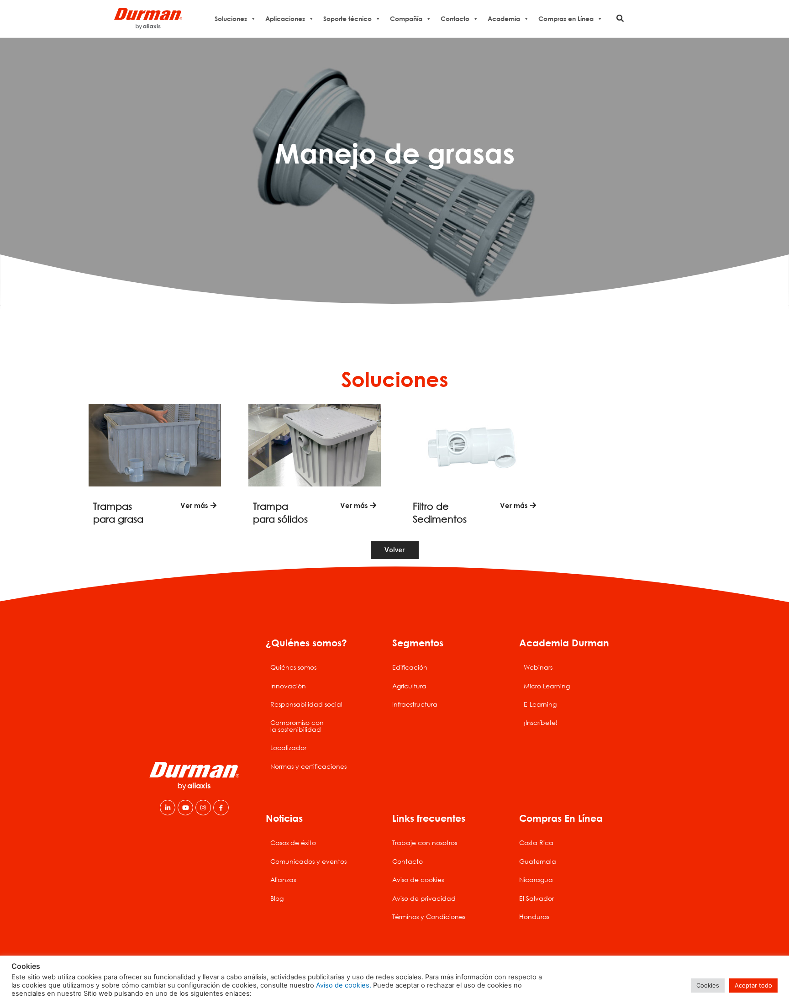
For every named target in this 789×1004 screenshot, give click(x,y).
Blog (277, 898)
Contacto (455, 18)
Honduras (534, 916)
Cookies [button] (707, 985)
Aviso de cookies (418, 879)
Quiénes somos (293, 667)
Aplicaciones (285, 18)
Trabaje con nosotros (424, 842)
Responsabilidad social (306, 704)
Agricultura (409, 686)
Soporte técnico (347, 18)
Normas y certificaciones (308, 766)
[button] (620, 18)
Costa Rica (536, 842)
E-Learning (540, 704)
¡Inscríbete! (541, 722)
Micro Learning (547, 686)
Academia (504, 18)
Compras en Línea (566, 18)
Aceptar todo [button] (753, 985)
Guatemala (537, 861)
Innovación (288, 686)
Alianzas (283, 879)
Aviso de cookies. (343, 985)
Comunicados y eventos (308, 861)
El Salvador (536, 898)
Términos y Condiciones (428, 916)
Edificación (409, 667)
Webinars (538, 667)
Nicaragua (536, 879)
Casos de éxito (293, 842)
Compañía (406, 18)
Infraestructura (414, 704)
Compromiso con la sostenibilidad (297, 725)
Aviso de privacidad (424, 898)
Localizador (288, 747)
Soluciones (231, 18)
